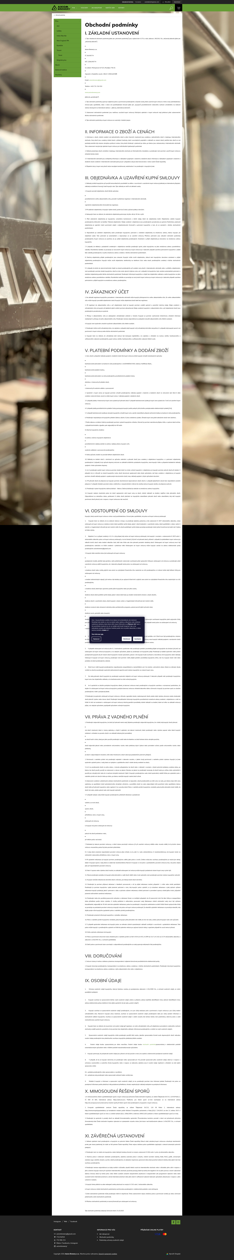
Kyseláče (60, 45)
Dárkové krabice (61, 70)
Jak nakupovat (104, 1234)
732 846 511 (61, 1240)
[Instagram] (178, 1222)
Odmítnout (126, 639)
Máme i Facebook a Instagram (67, 1243)
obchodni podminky (149, 1044)
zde (102, 634)
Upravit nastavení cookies (108, 1254)
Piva (56, 21)
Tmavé (59, 50)
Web (65, 1221)
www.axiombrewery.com (92, 92)
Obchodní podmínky (106, 1237)
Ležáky (59, 31)
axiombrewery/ (61, 1246)
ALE (58, 26)
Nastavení (96, 639)
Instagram (57, 1221)
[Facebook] (173, 1222)
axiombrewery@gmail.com (97, 80)
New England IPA (63, 41)
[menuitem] (74, 7)
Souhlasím (137, 639)
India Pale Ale (61, 36)
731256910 (60, 1237)
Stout (60, 55)
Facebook (73, 1221)
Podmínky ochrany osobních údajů (111, 1240)
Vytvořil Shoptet (174, 1254)
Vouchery (58, 75)
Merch (57, 65)
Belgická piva (61, 60)
